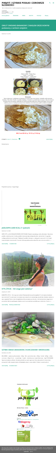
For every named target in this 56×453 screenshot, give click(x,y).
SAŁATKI (31, 15)
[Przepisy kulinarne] (23, 441)
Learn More (26, 451)
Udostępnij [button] (49, 139)
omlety (9, 139)
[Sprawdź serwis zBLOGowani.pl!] (28, 430)
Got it (31, 451)
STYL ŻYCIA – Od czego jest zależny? (17, 289)
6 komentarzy (13, 365)
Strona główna (5, 15)
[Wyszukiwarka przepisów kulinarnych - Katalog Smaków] (28, 419)
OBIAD (23, 15)
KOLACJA (39, 15)
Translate (11, 13)
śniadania (14, 139)
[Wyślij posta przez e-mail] (19, 139)
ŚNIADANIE (15, 15)
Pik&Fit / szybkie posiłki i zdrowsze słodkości (23, 4)
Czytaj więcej (50, 243)
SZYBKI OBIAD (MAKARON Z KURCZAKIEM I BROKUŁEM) (25, 350)
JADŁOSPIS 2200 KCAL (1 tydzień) (16, 228)
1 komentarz (13, 243)
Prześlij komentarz (14, 304)
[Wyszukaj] (50, 3)
